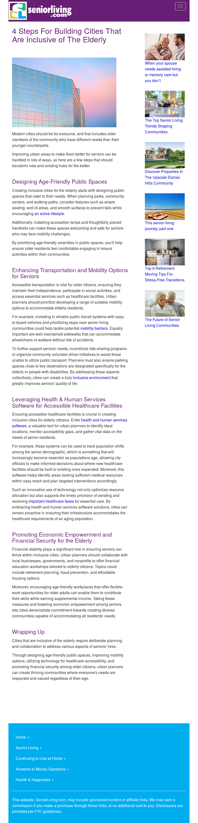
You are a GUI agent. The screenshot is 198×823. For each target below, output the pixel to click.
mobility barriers (94, 328)
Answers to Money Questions (41, 769)
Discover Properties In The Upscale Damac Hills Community (164, 177)
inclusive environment (91, 377)
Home (21, 737)
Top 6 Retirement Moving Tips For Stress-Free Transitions (164, 274)
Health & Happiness (33, 779)
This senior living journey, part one (159, 225)
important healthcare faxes (51, 501)
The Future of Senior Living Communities (162, 322)
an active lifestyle (49, 213)
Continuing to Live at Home (39, 758)
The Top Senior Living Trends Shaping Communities (164, 126)
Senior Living (27, 747)
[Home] (42, 11)
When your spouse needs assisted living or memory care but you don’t (163, 71)
